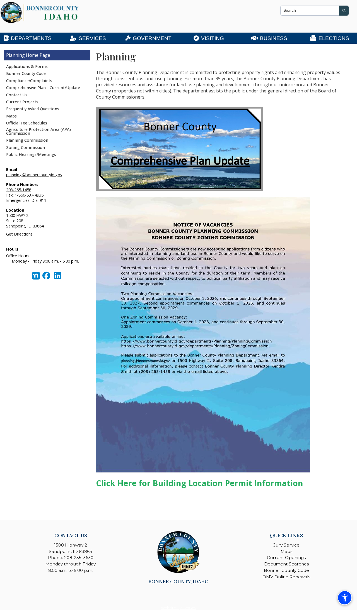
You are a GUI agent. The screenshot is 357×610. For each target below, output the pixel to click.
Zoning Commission (25, 147)
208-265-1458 (18, 189)
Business (273, 38)
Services (92, 38)
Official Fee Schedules (26, 123)
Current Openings (286, 557)
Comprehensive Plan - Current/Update (43, 87)
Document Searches (286, 564)
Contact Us (16, 94)
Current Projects (22, 101)
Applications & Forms (27, 66)
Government (152, 38)
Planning (15, 55)
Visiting (212, 38)
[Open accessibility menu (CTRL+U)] (344, 598)
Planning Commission (27, 140)
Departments (31, 38)
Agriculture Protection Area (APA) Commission (38, 131)
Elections (334, 38)
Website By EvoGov (178, 608)
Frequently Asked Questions (32, 108)
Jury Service (286, 545)
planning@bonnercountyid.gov (34, 174)
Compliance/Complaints (29, 80)
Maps (11, 116)
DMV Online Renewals (286, 576)
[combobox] (309, 11)
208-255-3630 (78, 557)
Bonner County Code (26, 73)
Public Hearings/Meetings (31, 154)
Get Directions (19, 234)
